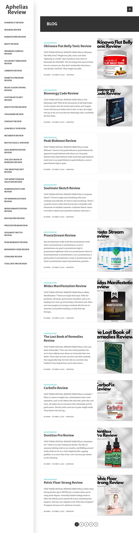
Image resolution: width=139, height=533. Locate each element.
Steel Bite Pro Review (15, 263)
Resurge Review (12, 30)
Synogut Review (13, 121)
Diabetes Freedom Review (14, 79)
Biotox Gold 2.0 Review (16, 143)
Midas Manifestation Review (15, 210)
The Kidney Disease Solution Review (14, 180)
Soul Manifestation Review (15, 151)
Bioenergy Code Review (16, 249)
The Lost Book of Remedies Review (13, 160)
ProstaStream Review (16, 225)
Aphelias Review (17, 9)
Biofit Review (11, 44)
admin (48, 75)
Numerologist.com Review (14, 190)
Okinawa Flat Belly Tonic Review (67, 46)
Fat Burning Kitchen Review (15, 200)
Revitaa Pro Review (14, 218)
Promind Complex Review (13, 52)
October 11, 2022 (58, 417)
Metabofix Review (13, 135)
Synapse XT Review (14, 22)
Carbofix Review (13, 70)
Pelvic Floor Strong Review (15, 89)
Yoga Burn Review (13, 114)
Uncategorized (50, 43)
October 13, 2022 (58, 122)
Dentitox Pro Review (15, 107)
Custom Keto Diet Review (13, 98)
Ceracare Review (13, 256)
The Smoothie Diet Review (14, 170)
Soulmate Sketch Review (13, 233)
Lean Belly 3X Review (15, 128)
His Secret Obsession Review (15, 62)
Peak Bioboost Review (16, 242)
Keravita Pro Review (15, 37)
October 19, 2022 (58, 75)
